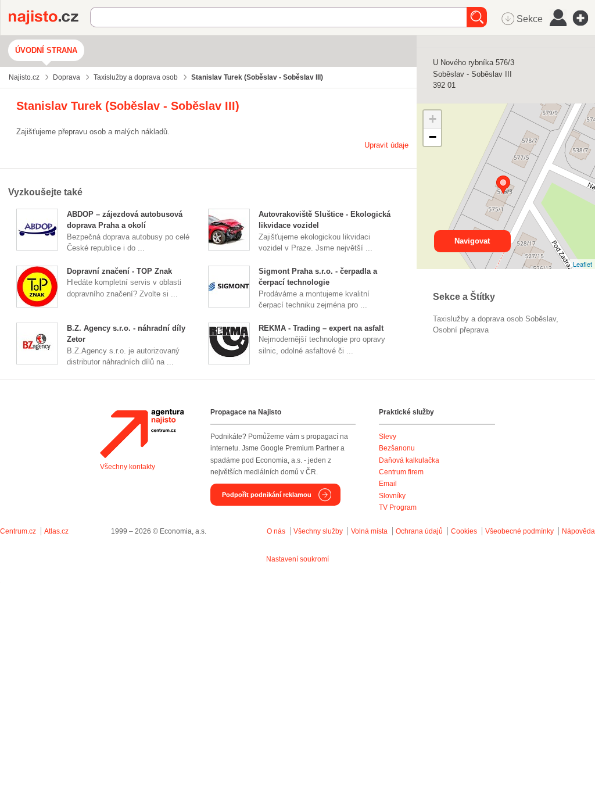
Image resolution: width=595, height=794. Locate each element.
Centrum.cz (18, 531)
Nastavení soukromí (297, 559)
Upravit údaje (386, 145)
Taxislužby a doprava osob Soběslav (494, 318)
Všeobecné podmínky (519, 531)
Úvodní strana (46, 50)
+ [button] (432, 119)
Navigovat (472, 241)
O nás (276, 531)
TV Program (398, 507)
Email (388, 484)
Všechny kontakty (127, 467)
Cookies (464, 531)
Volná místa (369, 531)
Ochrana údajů (419, 531)
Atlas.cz (56, 531)
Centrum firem (401, 472)
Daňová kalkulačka (409, 460)
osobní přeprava (461, 330)
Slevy (387, 436)
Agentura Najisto (142, 433)
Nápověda (578, 531)
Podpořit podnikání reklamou (266, 494)
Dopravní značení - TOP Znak (119, 271)
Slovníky (392, 496)
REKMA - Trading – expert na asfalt (321, 328)
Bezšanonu (397, 448)
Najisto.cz (49, 17)
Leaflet (582, 264)
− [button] (432, 137)
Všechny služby (319, 531)
